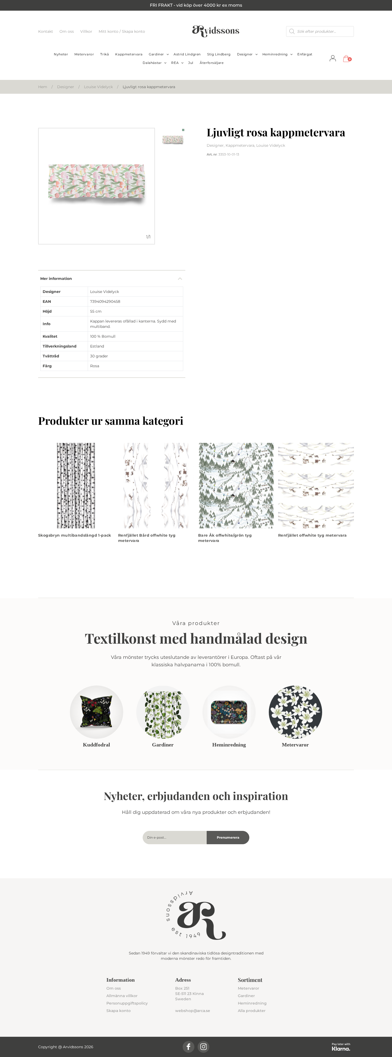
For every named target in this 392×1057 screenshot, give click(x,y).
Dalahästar (152, 63)
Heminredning (275, 54)
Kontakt (46, 31)
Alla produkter (252, 1010)
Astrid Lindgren (187, 54)
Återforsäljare (211, 63)
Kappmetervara (128, 54)
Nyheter (61, 54)
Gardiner (156, 54)
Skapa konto (118, 1010)
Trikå (104, 54)
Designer (245, 54)
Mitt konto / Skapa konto (122, 31)
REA (175, 63)
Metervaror (84, 54)
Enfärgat (305, 54)
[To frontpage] (215, 31)
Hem (42, 86)
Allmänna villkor (122, 995)
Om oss (67, 31)
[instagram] (203, 1047)
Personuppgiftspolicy (127, 1003)
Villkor (86, 31)
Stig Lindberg (219, 54)
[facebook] (188, 1047)
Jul (190, 63)
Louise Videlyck (98, 86)
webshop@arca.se (192, 1010)
